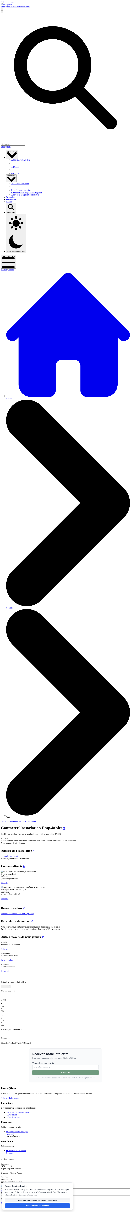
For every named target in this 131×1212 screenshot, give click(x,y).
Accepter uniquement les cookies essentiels (37, 1200)
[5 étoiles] (10, 986)
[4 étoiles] (8, 986)
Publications (11, 199)
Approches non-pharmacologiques (25, 195)
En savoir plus (7, 960)
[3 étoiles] (6, 986)
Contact (9, 202)
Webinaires (10, 197)
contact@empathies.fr (10, 856)
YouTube (21, 914)
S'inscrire (65, 1072)
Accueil (4, 270)
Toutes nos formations (20, 183)
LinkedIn (4, 883)
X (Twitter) (29, 914)
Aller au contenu (7, 2)
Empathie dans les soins (20, 190)
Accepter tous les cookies (37, 1206)
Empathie (20, 821)
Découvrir (5, 971)
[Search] (2, 9)
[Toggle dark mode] (2, 12)
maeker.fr (15, 173)
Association (12, 821)
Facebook (12, 914)
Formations (11, 176)
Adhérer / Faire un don (20, 160)
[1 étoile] (2, 986)
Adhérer (4, 949)
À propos (15, 166)
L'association (12, 151)
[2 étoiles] (4, 986)
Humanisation (30, 821)
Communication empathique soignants (26, 192)
